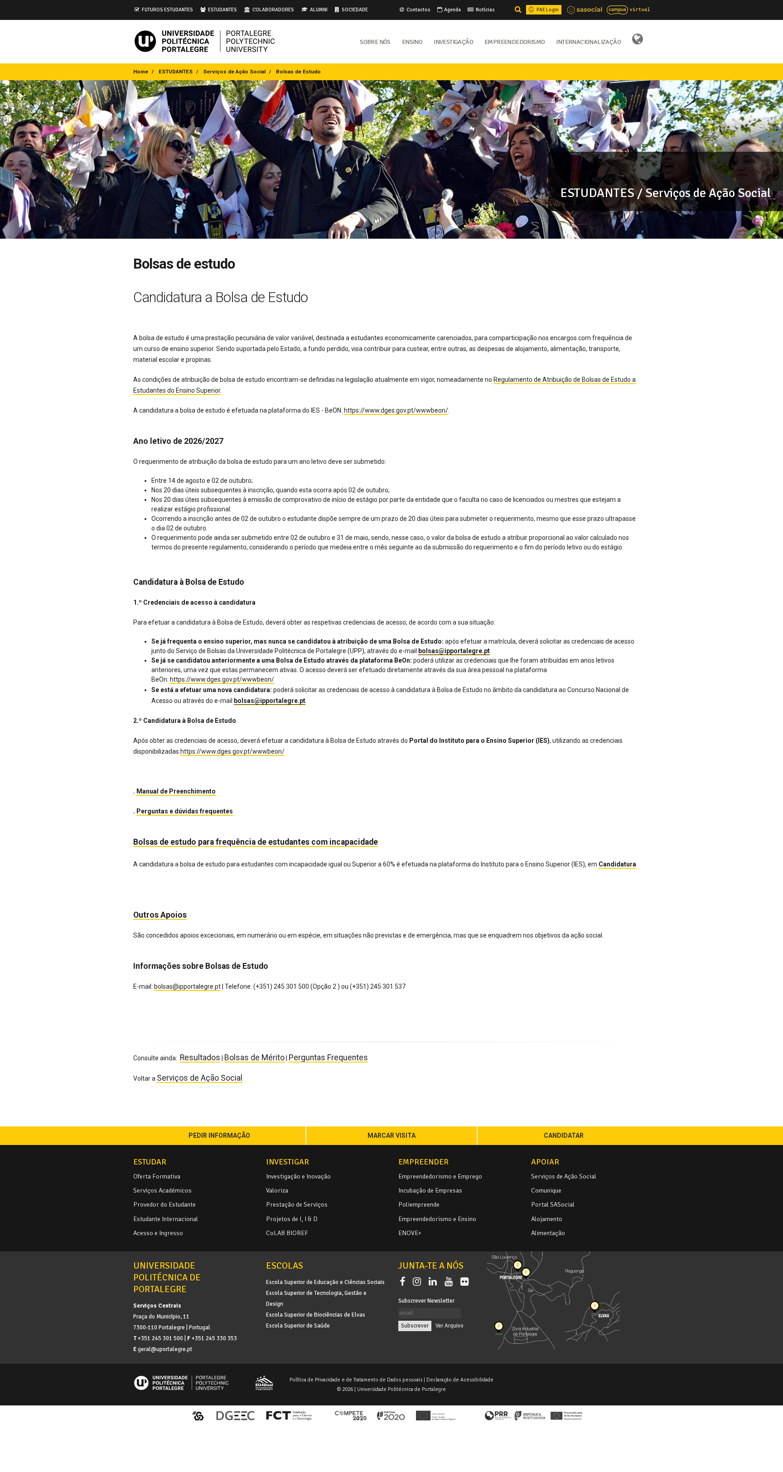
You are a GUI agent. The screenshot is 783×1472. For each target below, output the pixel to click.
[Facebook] (404, 1281)
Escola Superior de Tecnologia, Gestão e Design (316, 1298)
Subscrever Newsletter (426, 1300)
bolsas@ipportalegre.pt (187, 986)
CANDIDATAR (564, 1135)
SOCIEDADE (355, 9)
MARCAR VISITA (391, 1135)
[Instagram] (418, 1281)
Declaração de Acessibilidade (459, 1379)
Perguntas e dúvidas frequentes (184, 811)
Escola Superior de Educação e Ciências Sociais (325, 1282)
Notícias (485, 9)
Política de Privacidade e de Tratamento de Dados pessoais (356, 1379)
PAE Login (547, 9)
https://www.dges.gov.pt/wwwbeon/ (396, 410)
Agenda (452, 9)
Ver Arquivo (449, 1325)
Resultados (200, 1057)
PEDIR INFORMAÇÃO (219, 1135)
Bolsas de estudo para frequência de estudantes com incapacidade (255, 842)
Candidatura (617, 864)
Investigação (453, 41)
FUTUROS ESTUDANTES (167, 9)
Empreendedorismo (514, 41)
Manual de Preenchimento (176, 791)
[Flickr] (464, 1281)
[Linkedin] (434, 1281)
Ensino (412, 41)
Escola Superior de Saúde (298, 1325)
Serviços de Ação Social (234, 71)
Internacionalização (588, 41)
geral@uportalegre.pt (165, 1349)
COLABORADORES (273, 9)
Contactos (418, 9)
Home (140, 71)
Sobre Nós (375, 41)
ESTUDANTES (222, 9)
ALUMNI (319, 9)
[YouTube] (450, 1281)
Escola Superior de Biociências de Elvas (315, 1314)
